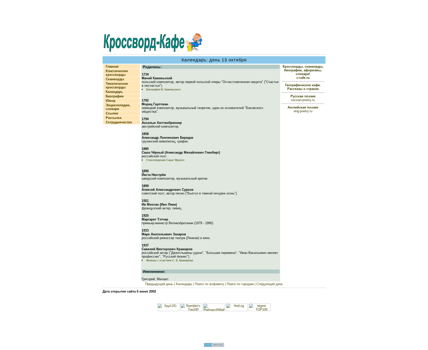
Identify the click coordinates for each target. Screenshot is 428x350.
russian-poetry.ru (303, 98)
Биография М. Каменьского (163, 89)
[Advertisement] (214, 17)
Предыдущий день (159, 284)
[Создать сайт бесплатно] (214, 346)
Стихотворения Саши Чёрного (165, 160)
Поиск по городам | (240, 284)
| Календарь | (184, 284)
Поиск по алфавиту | (210, 284)
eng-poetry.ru (303, 109)
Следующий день (269, 284)
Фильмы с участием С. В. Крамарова (169, 260)
